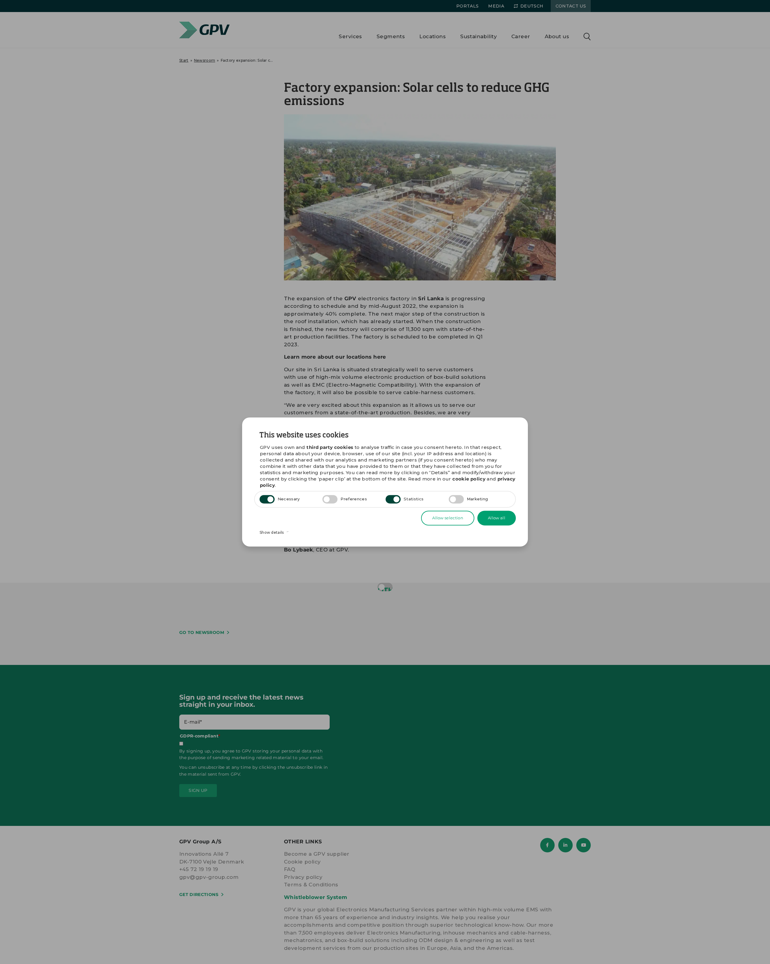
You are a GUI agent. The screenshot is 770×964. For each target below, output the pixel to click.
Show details (272, 532)
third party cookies (329, 447)
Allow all (496, 517)
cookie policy (468, 479)
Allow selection (447, 517)
